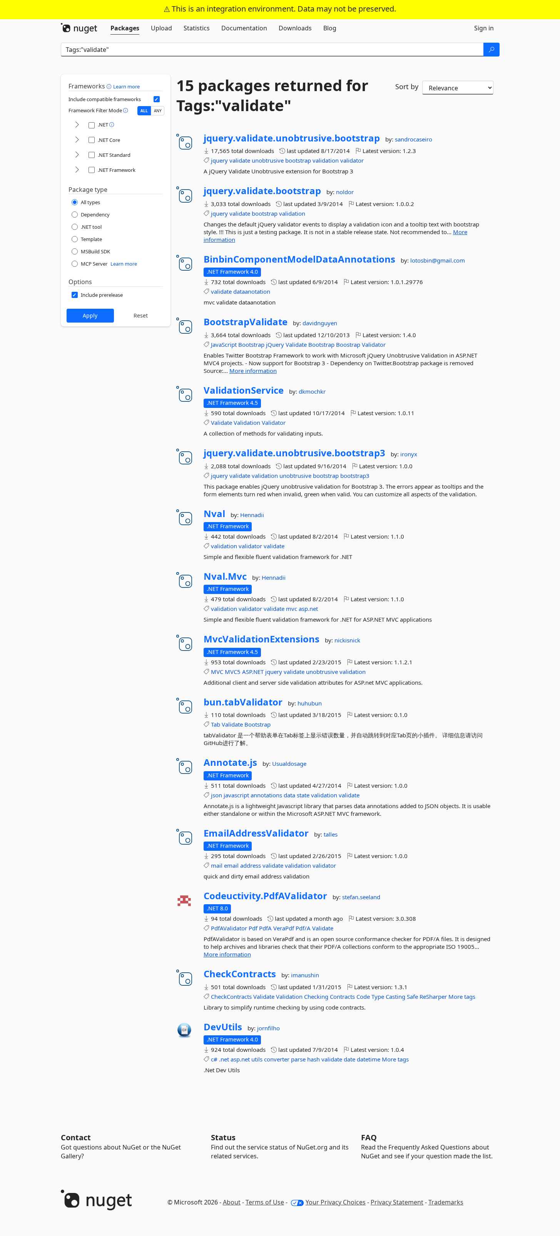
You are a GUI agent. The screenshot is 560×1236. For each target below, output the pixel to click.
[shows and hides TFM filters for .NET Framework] (77, 170)
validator (352, 160)
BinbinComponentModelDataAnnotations (299, 259)
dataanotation (251, 291)
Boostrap (348, 344)
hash (313, 1059)
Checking (316, 996)
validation (326, 160)
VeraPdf (283, 928)
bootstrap (298, 160)
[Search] (491, 50)
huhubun (310, 703)
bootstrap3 (354, 475)
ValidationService (244, 390)
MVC (217, 671)
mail (216, 865)
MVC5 (233, 671)
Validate (296, 344)
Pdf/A (303, 928)
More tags (461, 996)
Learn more (126, 86)
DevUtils (223, 1027)
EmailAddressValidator (256, 833)
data (289, 795)
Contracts (342, 996)
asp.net (308, 608)
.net (224, 1059)
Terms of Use (265, 1202)
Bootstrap (251, 344)
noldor (345, 192)
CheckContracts (240, 974)
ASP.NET (253, 671)
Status (223, 1137)
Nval (214, 513)
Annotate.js (230, 762)
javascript (236, 795)
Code (363, 996)
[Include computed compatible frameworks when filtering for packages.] (156, 99)
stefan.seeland (361, 897)
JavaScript (224, 344)
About (232, 1202)
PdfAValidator (229, 928)
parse (298, 1059)
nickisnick (347, 640)
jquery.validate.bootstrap (262, 190)
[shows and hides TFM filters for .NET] (77, 125)
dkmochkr (312, 391)
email (231, 865)
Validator (374, 344)
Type (377, 996)
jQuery (275, 344)
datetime (368, 1059)
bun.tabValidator (243, 702)
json (216, 795)
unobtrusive (268, 160)
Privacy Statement (397, 1202)
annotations (266, 795)
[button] (110, 86)
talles (331, 834)
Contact (76, 1137)
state (303, 795)
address (250, 865)
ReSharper (433, 996)
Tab (215, 724)
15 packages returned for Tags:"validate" (272, 95)
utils (256, 1059)
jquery (219, 160)
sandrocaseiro (413, 139)
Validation (247, 422)
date (349, 1059)
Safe (412, 996)
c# (214, 1059)
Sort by (406, 86)
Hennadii (252, 515)
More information (253, 370)
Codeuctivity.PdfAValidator (265, 896)
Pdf (253, 928)
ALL (144, 110)
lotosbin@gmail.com (437, 260)
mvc (291, 608)
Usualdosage (289, 763)
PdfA (265, 928)
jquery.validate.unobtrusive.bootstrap (292, 138)
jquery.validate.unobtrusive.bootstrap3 (294, 453)
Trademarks (445, 1202)
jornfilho (268, 1028)
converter (276, 1059)
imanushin (305, 975)
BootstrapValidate (246, 322)
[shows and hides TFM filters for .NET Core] (77, 140)
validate (239, 160)
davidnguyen (320, 323)
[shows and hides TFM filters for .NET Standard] (77, 155)
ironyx (408, 454)
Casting (395, 996)
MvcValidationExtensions (261, 639)
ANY (158, 110)
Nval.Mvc (225, 576)
